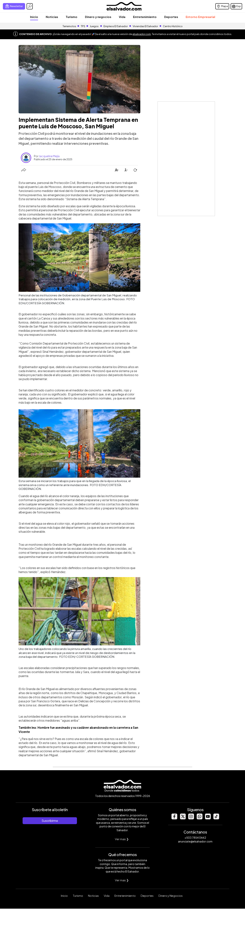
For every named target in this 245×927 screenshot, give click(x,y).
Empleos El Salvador (116, 26)
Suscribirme (50, 821)
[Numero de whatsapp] (199, 818)
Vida (122, 17)
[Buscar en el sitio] (30, 6)
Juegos (94, 26)
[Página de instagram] (191, 818)
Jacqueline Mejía (49, 156)
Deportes (171, 17)
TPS (83, 26)
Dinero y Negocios (170, 895)
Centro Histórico (173, 26)
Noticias (52, 17)
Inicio (34, 17)
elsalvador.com (141, 34)
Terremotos (69, 26)
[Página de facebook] (174, 818)
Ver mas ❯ (122, 839)
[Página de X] (183, 818)
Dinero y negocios (98, 17)
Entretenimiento (145, 17)
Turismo (71, 17)
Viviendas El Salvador (145, 26)
